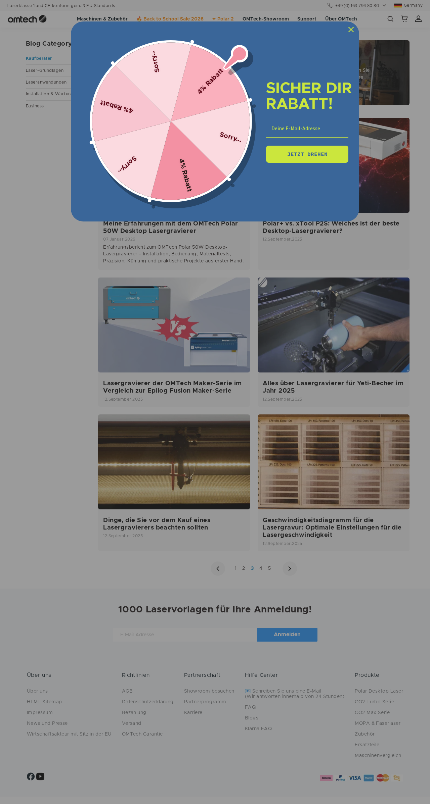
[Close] (351, 29)
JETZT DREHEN (307, 154)
